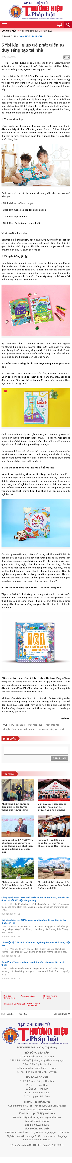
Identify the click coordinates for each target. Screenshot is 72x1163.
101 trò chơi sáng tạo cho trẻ (51, 729)
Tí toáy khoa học (51, 725)
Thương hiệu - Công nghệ (33, 1004)
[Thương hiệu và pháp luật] (35, 1034)
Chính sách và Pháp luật (14, 1004)
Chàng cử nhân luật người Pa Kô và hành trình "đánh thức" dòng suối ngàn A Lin (17, 885)
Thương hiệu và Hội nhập (50, 997)
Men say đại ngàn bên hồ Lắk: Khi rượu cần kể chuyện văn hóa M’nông (52, 807)
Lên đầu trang (61, 1014)
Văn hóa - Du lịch (31, 36)
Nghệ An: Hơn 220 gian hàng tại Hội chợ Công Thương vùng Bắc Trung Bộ (54, 843)
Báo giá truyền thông (37, 1121)
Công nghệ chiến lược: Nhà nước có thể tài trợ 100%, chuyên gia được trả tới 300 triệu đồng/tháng (35, 899)
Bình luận (59, 758)
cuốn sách (21, 725)
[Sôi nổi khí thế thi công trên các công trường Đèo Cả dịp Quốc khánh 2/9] (54, 869)
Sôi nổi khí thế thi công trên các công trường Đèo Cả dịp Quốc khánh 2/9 (54, 885)
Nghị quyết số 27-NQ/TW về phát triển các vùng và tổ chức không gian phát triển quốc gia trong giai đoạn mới (17, 846)
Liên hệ (10, 1014)
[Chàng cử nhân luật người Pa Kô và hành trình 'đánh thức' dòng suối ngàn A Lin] (18, 869)
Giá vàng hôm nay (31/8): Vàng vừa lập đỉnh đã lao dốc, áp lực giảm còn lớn (34, 921)
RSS (25, 1014)
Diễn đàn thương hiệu (9, 997)
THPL (11, 725)
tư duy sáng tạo (35, 725)
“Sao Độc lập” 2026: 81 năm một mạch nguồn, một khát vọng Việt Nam (36, 944)
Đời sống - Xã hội (27, 996)
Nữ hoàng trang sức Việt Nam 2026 (36, 31)
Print (66, 57)
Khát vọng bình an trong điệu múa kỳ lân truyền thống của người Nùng (16, 807)
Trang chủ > (10, 36)
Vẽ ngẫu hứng (9, 729)
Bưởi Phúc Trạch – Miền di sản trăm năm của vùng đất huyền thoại (33, 963)
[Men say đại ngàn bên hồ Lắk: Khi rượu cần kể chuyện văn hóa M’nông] (54, 790)
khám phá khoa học (27, 729)
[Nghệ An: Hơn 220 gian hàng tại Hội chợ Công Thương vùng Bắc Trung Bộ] (54, 826)
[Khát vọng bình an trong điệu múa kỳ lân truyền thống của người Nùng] (18, 790)
